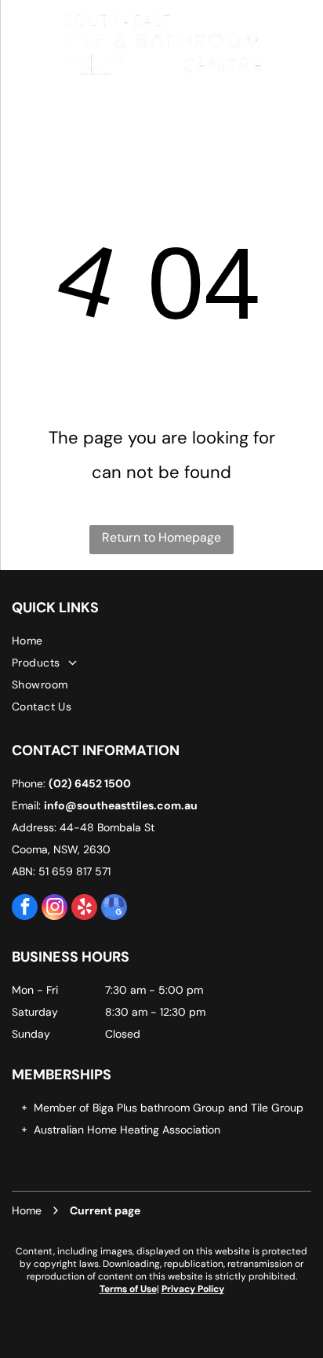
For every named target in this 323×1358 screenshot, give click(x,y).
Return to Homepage (161, 537)
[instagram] (54, 909)
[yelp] (84, 909)
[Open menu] (17, 43)
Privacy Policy (193, 1289)
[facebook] (25, 909)
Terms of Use (128, 1289)
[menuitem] (161, 641)
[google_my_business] (114, 909)
